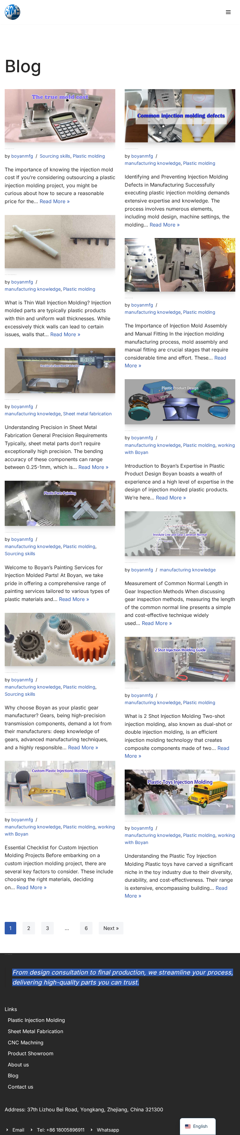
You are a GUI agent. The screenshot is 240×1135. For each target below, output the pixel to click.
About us (18, 1064)
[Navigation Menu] (228, 12)
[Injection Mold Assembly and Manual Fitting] (180, 264)
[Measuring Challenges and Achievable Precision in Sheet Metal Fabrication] (60, 370)
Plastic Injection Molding (36, 1020)
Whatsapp (108, 1130)
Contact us (20, 1087)
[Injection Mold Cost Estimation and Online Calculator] (60, 115)
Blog (13, 1075)
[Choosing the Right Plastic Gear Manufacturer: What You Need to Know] (60, 639)
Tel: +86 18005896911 (60, 1130)
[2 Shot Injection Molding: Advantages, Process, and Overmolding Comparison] (180, 659)
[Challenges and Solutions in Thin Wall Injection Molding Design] (60, 241)
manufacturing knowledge (153, 163)
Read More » (55, 201)
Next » (111, 928)
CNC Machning (25, 1042)
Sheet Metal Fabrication (35, 1031)
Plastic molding (89, 156)
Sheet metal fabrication (87, 413)
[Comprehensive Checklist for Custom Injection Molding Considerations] (60, 783)
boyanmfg (22, 156)
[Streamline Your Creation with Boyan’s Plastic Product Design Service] (180, 401)
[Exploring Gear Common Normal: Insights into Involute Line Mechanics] (180, 533)
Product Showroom (30, 1053)
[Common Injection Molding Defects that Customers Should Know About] (180, 115)
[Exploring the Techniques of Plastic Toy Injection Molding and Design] (180, 792)
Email (18, 1130)
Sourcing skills (55, 156)
